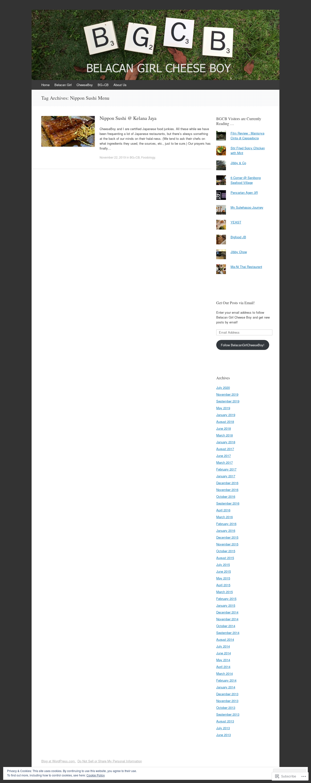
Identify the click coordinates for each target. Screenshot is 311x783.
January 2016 (225, 530)
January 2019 (225, 414)
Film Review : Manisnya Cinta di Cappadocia (247, 135)
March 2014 (224, 673)
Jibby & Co (238, 162)
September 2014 (227, 632)
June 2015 (223, 571)
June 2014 (223, 653)
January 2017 (225, 476)
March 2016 (224, 517)
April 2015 (223, 585)
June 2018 (223, 428)
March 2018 (224, 435)
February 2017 (226, 469)
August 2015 (225, 557)
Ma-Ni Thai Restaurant (246, 266)
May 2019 (223, 408)
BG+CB (103, 84)
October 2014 (225, 625)
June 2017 (223, 455)
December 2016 (227, 482)
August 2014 (225, 639)
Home (45, 84)
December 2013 (227, 694)
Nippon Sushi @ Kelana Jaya (128, 118)
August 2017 (225, 448)
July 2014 (223, 646)
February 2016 (226, 523)
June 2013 (223, 734)
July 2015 (223, 564)
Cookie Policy (95, 775)
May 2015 (223, 578)
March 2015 (224, 591)
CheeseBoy (85, 84)
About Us (120, 84)
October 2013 (225, 707)
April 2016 (223, 510)
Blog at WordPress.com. (58, 761)
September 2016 (227, 503)
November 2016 (227, 489)
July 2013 (223, 728)
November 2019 (227, 394)
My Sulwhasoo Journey (247, 207)
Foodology (148, 157)
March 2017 (224, 462)
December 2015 (227, 537)
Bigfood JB (238, 237)
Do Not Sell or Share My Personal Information (110, 761)
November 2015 (227, 544)
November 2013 (227, 700)
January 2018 (225, 442)
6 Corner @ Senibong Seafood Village (246, 180)
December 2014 (227, 612)
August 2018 (225, 421)
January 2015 (225, 605)
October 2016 (225, 496)
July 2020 (223, 387)
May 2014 (223, 660)
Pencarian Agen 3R (244, 192)
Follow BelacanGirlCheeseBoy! (242, 345)
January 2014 (225, 687)
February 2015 (226, 598)
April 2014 (223, 666)
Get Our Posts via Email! (235, 302)
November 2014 (227, 619)
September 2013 (227, 714)
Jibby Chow (239, 251)
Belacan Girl (63, 84)
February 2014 (226, 680)
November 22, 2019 (113, 157)
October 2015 (225, 551)
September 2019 (227, 401)
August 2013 (225, 721)
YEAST (236, 222)
